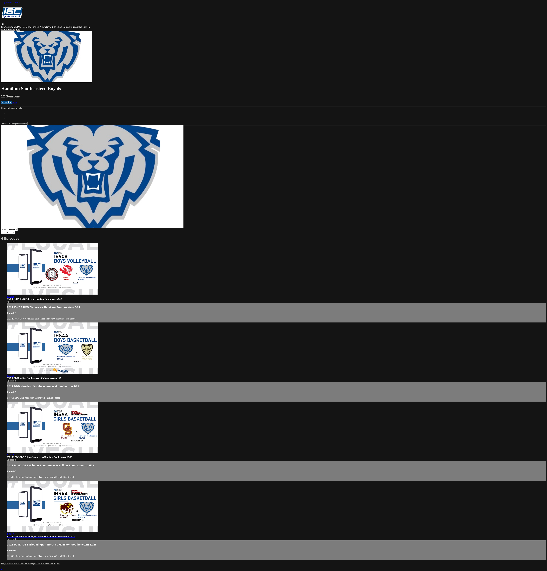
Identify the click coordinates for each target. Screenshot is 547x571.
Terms (9, 563)
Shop (59, 27)
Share (14, 102)
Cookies (24, 563)
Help (3, 563)
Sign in (86, 27)
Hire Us (35, 27)
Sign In (16, 29)
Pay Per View (24, 27)
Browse (5, 27)
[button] (3, 24)
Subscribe (6, 102)
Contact (66, 27)
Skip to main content (10, 2)
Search (13, 27)
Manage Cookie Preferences (41, 563)
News (43, 27)
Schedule (51, 27)
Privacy (16, 563)
